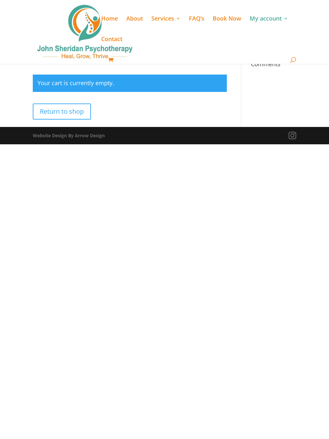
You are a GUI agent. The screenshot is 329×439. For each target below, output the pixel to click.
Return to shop (62, 111)
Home (109, 19)
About (134, 19)
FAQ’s (196, 19)
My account (266, 19)
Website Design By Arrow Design (69, 135)
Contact (111, 40)
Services (162, 19)
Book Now (227, 19)
